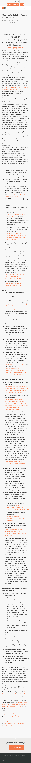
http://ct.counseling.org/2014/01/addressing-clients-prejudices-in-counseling (17, 518)
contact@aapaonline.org (9, 715)
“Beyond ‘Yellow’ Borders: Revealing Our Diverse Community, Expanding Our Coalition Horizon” (15, 704)
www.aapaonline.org (8, 713)
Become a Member (12, 4)
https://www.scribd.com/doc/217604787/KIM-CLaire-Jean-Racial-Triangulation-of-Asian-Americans (15, 464)
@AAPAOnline (11, 721)
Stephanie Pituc (9, 20)
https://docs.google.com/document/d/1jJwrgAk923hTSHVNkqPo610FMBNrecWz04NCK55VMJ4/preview (16, 307)
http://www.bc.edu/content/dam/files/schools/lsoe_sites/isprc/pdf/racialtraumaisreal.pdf (14, 276)
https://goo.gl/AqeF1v (15, 48)
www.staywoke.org (17, 199)
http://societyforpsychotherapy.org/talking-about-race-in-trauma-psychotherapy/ (18, 507)
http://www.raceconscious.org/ (14, 364)
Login (22, 4)
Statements (12, 22)
